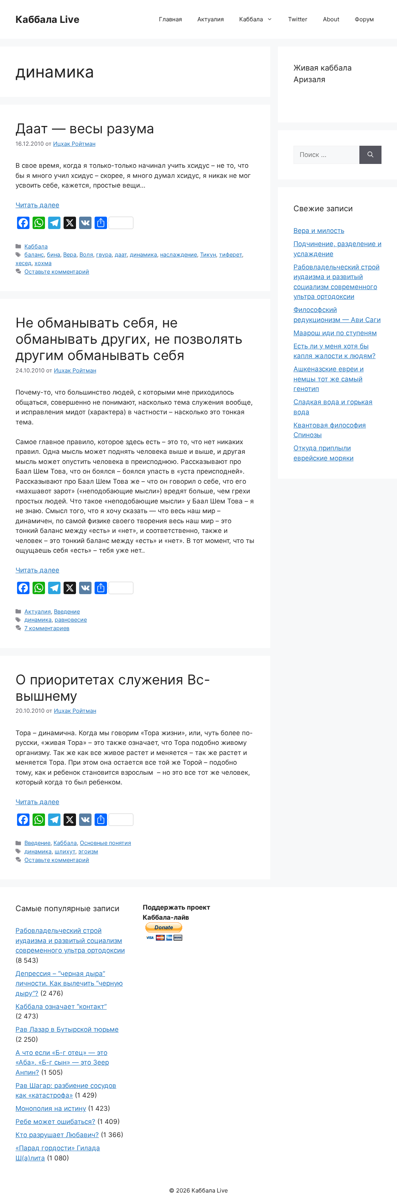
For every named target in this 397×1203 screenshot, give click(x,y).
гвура (104, 254)
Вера (69, 254)
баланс (34, 254)
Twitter (297, 19)
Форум (364, 19)
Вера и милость (318, 230)
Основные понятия (105, 842)
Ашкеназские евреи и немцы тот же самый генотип (328, 379)
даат (121, 254)
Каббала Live (47, 19)
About (331, 19)
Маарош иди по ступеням (335, 333)
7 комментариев (46, 628)
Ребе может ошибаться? (55, 1121)
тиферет (230, 254)
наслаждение (178, 254)
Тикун (208, 254)
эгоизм (88, 851)
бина (53, 254)
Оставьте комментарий (56, 271)
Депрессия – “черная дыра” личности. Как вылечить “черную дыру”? (69, 983)
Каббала (251, 19)
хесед (23, 263)
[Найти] (370, 155)
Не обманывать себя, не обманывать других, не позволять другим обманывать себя (129, 338)
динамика (143, 254)
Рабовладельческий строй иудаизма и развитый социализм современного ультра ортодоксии (70, 940)
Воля (86, 254)
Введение (67, 611)
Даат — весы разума (85, 128)
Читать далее (37, 205)
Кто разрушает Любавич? (57, 1135)
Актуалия (210, 19)
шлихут (65, 851)
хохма (43, 263)
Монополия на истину (51, 1108)
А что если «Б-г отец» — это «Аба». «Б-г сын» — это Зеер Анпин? (62, 1062)
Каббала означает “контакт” (61, 1006)
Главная (170, 19)
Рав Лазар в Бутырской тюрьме (67, 1029)
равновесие (71, 619)
